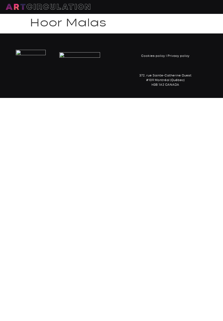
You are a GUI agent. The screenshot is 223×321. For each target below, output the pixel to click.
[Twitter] (63, 80)
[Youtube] (74, 80)
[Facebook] (41, 80)
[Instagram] (52, 80)
